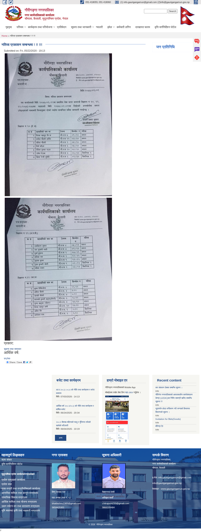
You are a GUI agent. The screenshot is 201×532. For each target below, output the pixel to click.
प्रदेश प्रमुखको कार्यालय (13, 479)
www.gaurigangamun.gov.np (175, 488)
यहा (127, 392)
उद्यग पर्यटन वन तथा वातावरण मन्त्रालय (20, 506)
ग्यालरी (99, 27)
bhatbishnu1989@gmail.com (66, 503)
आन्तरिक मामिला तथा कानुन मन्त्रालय (20, 493)
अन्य (60, 438)
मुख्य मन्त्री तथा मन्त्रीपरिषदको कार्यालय (21, 488)
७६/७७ (7, 358)
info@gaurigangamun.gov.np (167, 483)
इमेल (109, 27)
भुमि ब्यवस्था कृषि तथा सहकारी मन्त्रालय (21, 510)
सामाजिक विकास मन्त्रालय (14, 497)
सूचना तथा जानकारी (81, 27)
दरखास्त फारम (142, 27)
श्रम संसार (7, 459)
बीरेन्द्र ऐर (159, 426)
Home (5, 36)
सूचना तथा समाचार (12, 349)
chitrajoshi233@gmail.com (115, 503)
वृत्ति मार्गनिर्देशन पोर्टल (165, 27)
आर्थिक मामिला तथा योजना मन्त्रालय (19, 501)
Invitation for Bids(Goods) (168, 419)
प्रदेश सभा (7, 484)
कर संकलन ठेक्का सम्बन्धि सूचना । (168, 387)
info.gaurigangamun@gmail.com (174, 477)
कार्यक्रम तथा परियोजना (40, 27)
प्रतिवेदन (61, 27)
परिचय (20, 27)
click (131, 392)
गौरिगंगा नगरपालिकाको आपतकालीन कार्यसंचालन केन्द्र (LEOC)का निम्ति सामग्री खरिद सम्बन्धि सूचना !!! (174, 398)
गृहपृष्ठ (8, 27)
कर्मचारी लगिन (124, 27)
